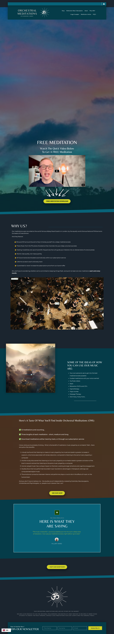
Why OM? (92, 10)
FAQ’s (94, 14)
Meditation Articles (86, 14)
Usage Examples (74, 14)
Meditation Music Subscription (74, 10)
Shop (63, 10)
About (86, 10)
